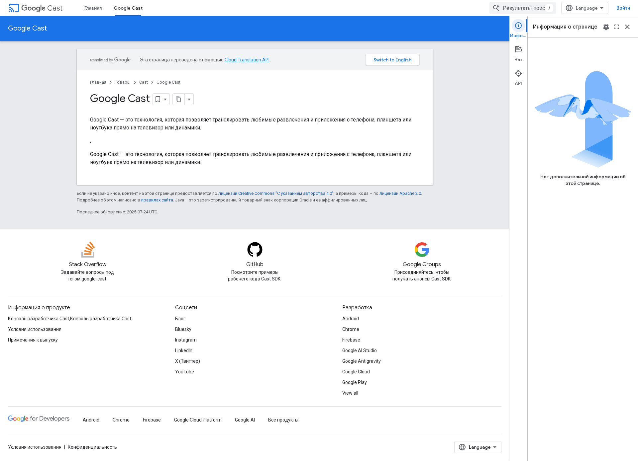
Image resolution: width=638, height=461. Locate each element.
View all (350, 393)
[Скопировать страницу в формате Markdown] (179, 99)
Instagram (186, 340)
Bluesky (183, 329)
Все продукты (283, 420)
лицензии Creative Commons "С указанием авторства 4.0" (276, 193)
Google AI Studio (359, 350)
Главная (93, 8)
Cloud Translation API (247, 59)
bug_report (606, 27)
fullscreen (617, 27)
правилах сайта (157, 199)
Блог (180, 318)
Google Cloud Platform (198, 420)
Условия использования (34, 329)
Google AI (245, 420)
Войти (623, 8)
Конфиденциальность (92, 447)
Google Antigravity (361, 361)
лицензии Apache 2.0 (400, 193)
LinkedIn (183, 350)
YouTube (184, 371)
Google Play (354, 382)
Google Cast (128, 8)
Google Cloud (356, 371)
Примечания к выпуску (33, 340)
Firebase (351, 340)
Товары (123, 82)
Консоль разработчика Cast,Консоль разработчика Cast (69, 318)
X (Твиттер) (187, 361)
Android (350, 318)
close (627, 27)
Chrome (350, 329)
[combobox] (522, 8)
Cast (54, 8)
